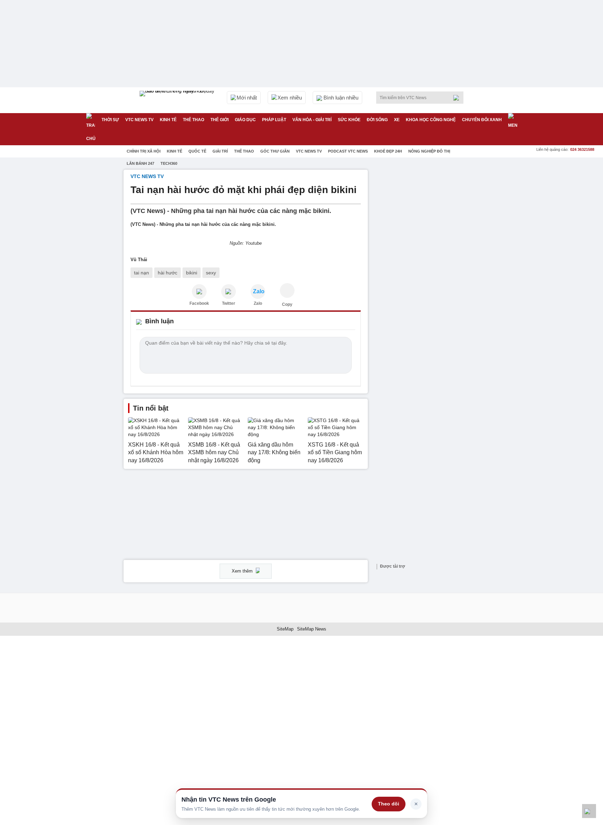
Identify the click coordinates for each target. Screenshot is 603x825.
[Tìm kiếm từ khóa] (458, 98)
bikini (191, 272)
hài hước (167, 272)
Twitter (228, 303)
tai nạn (141, 272)
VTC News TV (309, 151)
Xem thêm (243, 571)
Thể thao (193, 119)
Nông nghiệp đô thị (429, 151)
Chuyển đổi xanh (482, 119)
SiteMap (285, 629)
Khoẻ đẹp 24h (388, 151)
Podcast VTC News (348, 151)
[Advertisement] (427, 274)
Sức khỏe (349, 119)
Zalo (258, 303)
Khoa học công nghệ (431, 119)
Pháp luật (274, 119)
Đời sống (377, 119)
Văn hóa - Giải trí (312, 119)
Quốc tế (197, 151)
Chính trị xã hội (144, 151)
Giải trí (220, 151)
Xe (397, 119)
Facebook (199, 303)
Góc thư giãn (275, 151)
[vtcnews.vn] (199, 291)
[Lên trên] (589, 811)
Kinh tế (168, 119)
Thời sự (110, 119)
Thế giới (219, 119)
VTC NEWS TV (139, 119)
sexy (211, 272)
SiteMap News (311, 629)
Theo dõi (388, 803)
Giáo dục (245, 119)
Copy (287, 304)
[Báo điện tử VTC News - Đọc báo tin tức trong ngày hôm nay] (178, 100)
